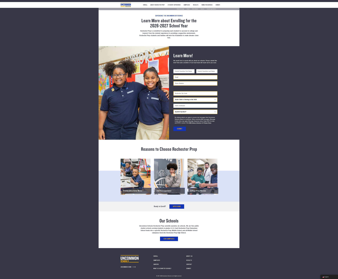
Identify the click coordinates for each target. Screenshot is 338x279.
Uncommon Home (126, 267)
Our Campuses (169, 239)
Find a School (195, 9)
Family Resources (207, 5)
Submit (179, 129)
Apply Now (177, 206)
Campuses (187, 5)
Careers (202, 9)
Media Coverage (180, 9)
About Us (189, 256)
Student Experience (174, 5)
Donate (218, 5)
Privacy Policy (207, 123)
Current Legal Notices (211, 9)
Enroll (145, 5)
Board (188, 9)
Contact (189, 264)
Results (195, 5)
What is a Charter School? (162, 268)
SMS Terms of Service (195, 123)
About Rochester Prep (157, 5)
